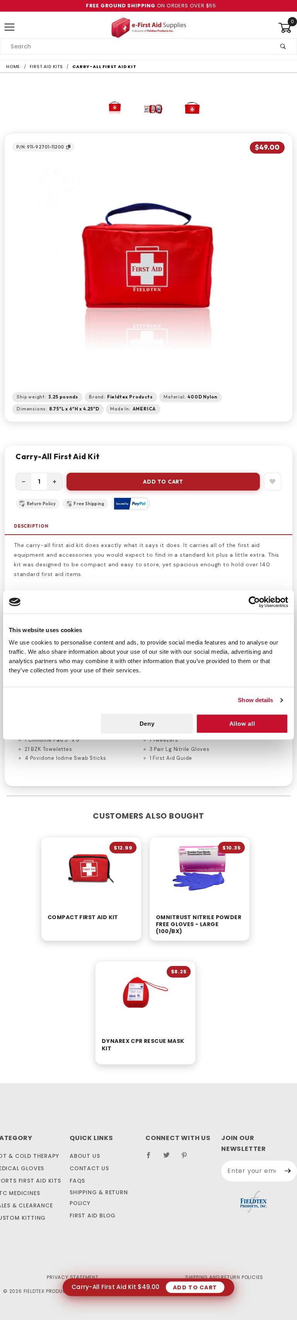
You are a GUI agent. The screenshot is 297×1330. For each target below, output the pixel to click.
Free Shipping (88, 503)
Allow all (242, 723)
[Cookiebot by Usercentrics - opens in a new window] (254, 602)
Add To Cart (163, 481)
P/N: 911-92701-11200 (40, 147)
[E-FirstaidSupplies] (148, 27)
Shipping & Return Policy (99, 1197)
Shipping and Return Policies (224, 1277)
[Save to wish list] (273, 482)
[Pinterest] (187, 1158)
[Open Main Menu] (9, 28)
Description (31, 526)
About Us (85, 1156)
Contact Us (89, 1168)
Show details (255, 700)
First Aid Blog (93, 1215)
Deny (147, 723)
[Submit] (288, 1171)
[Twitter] (169, 1158)
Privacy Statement (73, 1277)
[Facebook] (151, 1158)
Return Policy (41, 503)
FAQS (77, 1181)
